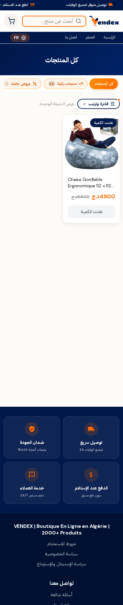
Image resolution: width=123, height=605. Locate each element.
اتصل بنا (71, 37)
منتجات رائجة (63, 83)
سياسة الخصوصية (61, 554)
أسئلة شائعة (61, 594)
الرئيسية (109, 37)
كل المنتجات (103, 83)
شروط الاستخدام (61, 543)
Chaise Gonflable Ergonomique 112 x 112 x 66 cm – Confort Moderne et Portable (91, 189)
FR (16, 37)
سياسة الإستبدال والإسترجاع (61, 564)
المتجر (90, 37)
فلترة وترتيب (98, 103)
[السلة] (11, 21)
